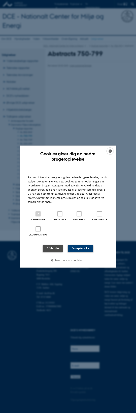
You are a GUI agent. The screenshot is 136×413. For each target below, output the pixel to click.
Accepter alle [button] (80, 248)
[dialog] (68, 206)
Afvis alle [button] (53, 248)
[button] (67, 260)
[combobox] (110, 151)
